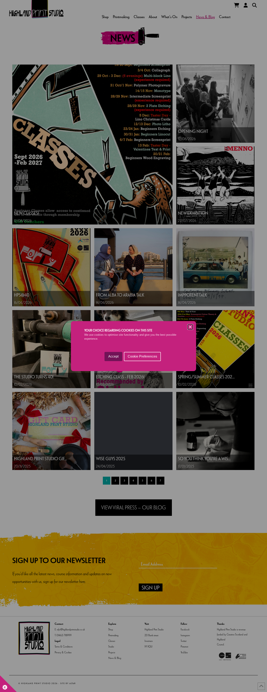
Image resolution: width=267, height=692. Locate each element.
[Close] (190, 326)
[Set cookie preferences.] (8, 683)
